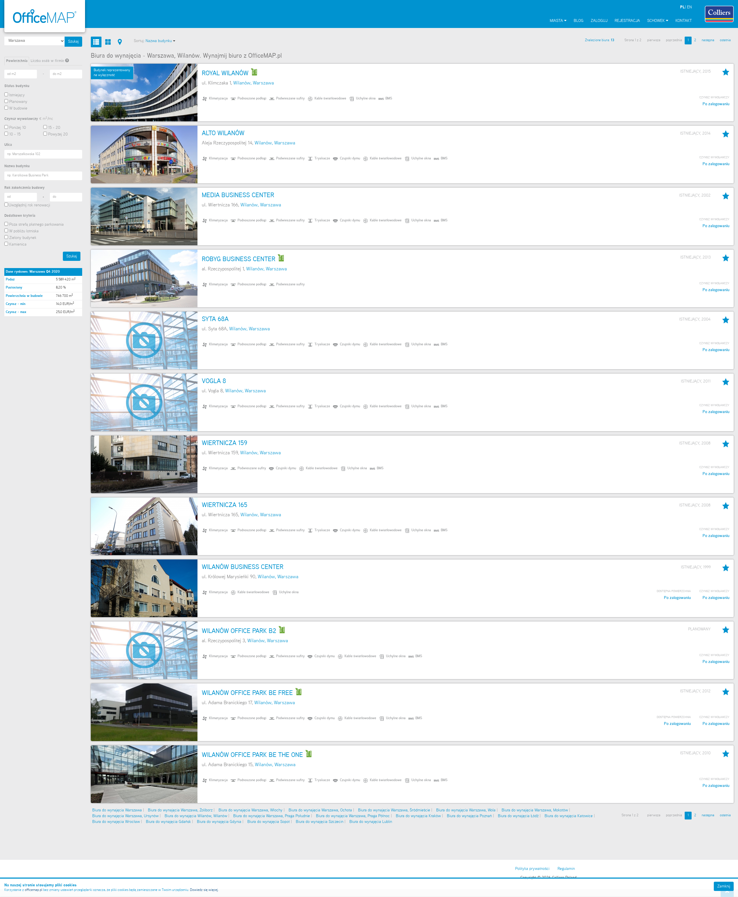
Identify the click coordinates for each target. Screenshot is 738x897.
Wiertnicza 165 (224, 505)
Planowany (18, 101)
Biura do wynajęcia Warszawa (117, 810)
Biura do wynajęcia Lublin (370, 822)
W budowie (18, 108)
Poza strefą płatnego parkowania (36, 224)
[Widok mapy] (120, 42)
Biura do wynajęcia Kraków (418, 816)
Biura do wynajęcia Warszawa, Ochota (320, 810)
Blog (578, 21)
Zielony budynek (22, 237)
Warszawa (263, 83)
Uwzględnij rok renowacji (29, 205)
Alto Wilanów (223, 133)
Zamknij (723, 886)
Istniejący (17, 95)
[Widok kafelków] (108, 42)
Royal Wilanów (225, 73)
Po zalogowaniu (716, 104)
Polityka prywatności (532, 869)
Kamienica (18, 244)
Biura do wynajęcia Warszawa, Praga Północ (353, 816)
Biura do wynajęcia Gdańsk (168, 822)
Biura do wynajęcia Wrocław (116, 822)
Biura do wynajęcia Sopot (268, 822)
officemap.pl (33, 890)
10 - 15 (14, 134)
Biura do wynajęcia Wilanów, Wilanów (196, 816)
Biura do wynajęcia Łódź (518, 816)
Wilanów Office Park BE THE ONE (252, 755)
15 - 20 (54, 127)
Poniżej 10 (17, 127)
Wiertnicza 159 (224, 443)
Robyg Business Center (238, 259)
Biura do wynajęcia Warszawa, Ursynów (125, 816)
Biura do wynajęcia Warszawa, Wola (466, 810)
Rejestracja (627, 21)
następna (708, 40)
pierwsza (653, 40)
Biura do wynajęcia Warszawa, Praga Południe (271, 816)
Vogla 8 (214, 381)
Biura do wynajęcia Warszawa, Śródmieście (394, 810)
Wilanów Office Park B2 (239, 631)
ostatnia (725, 40)
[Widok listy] (96, 42)
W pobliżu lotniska (24, 231)
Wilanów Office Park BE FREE (247, 693)
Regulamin (566, 869)
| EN (686, 7)
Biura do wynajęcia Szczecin (319, 822)
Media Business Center (238, 195)
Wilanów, (242, 83)
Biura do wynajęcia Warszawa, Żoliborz (180, 810)
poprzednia (674, 40)
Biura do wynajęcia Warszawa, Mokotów (535, 810)
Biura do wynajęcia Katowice (569, 816)
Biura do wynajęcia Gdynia (219, 822)
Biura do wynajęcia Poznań (469, 816)
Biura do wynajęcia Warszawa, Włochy (251, 810)
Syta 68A (215, 319)
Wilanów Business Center (242, 567)
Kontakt (683, 21)
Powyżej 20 (58, 134)
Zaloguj (599, 21)
